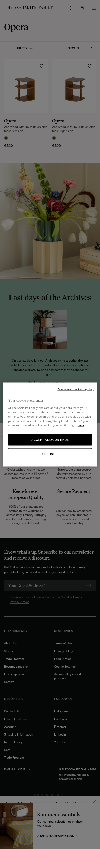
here (81, 425)
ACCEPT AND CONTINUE (50, 440)
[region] (50, 424)
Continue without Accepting (76, 389)
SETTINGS (50, 454)
